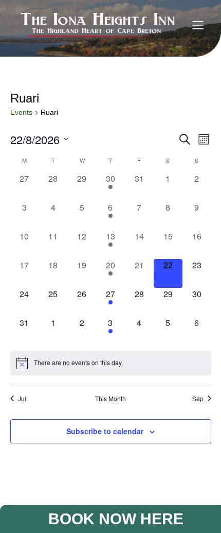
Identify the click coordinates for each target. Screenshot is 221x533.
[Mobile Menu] (198, 24)
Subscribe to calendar (104, 431)
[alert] (110, 363)
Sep (198, 398)
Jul (22, 398)
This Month (110, 398)
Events (21, 112)
